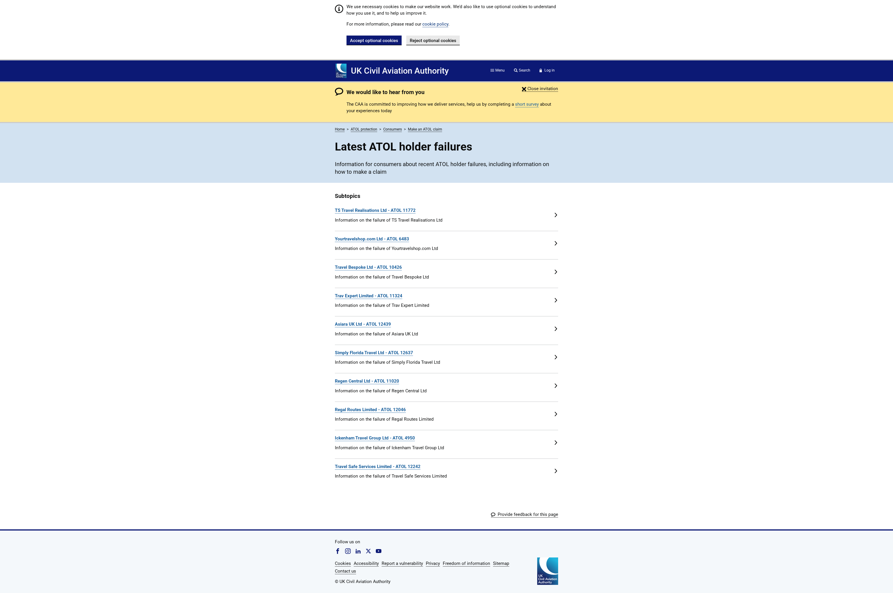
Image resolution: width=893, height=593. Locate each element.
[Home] (341, 71)
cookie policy (435, 24)
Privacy (433, 563)
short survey (527, 104)
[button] (540, 88)
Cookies (343, 563)
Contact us (345, 571)
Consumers (392, 129)
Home (340, 129)
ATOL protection (364, 129)
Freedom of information (466, 563)
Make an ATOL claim (425, 129)
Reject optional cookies (433, 40)
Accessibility (366, 563)
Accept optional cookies (374, 40)
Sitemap (501, 563)
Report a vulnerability (402, 563)
